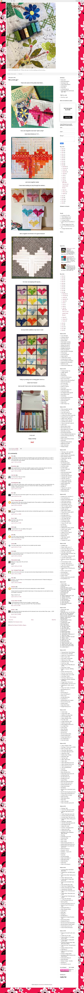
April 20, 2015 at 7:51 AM (16, 547)
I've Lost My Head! (70, 256)
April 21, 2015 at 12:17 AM (16, 566)
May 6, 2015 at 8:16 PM (15, 605)
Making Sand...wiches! (71, 248)
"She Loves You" (65, 184)
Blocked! (64, 187)
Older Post (54, 619)
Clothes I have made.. (11, 74)
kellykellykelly (41, 984)
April (64, 180)
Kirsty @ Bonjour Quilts (16, 500)
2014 (62, 195)
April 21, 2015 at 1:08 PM (16, 573)
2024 (62, 148)
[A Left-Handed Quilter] (68, 971)
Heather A (13, 609)
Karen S (13, 518)
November (65, 168)
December (65, 166)
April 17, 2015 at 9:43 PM (16, 462)
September (65, 171)
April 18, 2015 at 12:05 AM (16, 478)
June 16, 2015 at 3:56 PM (16, 614)
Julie (12, 534)
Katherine (13, 586)
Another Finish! (65, 186)
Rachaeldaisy (13, 466)
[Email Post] (21, 448)
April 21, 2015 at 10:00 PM (16, 582)
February (64, 191)
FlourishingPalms (14, 482)
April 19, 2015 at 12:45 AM (16, 530)
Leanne (12, 543)
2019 (62, 157)
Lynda (12, 551)
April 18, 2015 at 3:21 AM (16, 488)
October (64, 170)
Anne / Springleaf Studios (16, 570)
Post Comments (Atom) (17, 621)
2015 (62, 164)
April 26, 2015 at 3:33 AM (16, 596)
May (63, 179)
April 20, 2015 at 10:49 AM (16, 556)
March (64, 190)
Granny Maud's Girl (15, 600)
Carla (12, 509)
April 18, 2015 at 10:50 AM (16, 505)
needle (17, 449)
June (63, 177)
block (12, 449)
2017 (62, 161)
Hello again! (64, 182)
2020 (62, 156)
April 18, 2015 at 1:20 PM (16, 514)
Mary (12, 456)
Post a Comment (13, 617)
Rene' (12, 492)
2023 (62, 150)
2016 (62, 163)
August (64, 173)
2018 (62, 159)
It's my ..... (69, 264)
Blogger (50, 984)
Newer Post (11, 619)
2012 (62, 199)
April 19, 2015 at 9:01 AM (16, 539)
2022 (62, 152)
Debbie (12, 527)
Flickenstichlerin (14, 560)
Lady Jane (13, 475)
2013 (62, 197)
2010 (62, 203)
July (63, 175)
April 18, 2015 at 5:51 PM (16, 523)
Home (32, 619)
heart (15, 449)
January (64, 193)
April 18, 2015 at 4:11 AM (16, 496)
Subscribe (68, 117)
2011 (62, 201)
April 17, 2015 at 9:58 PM (16, 471)
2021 (62, 154)
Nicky (12, 577)
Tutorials (20, 74)
